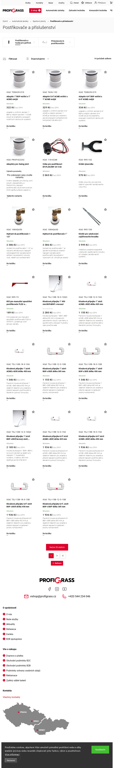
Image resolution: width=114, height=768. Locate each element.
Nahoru (58, 563)
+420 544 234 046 (79, 596)
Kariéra (9, 634)
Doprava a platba (14, 655)
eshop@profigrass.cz (43, 596)
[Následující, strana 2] (57, 555)
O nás (9, 614)
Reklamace (11, 675)
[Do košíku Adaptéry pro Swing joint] (14, 196)
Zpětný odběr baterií (16, 680)
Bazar (51, 3)
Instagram (57, 589)
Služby (27, 3)
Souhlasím (100, 749)
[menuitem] (36, 10)
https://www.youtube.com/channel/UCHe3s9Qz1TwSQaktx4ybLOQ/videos (64, 589)
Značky (61, 3)
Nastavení (11, 760)
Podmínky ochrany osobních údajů (23, 670)
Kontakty (39, 3)
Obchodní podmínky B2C (18, 660)
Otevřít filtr (10, 59)
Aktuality (10, 624)
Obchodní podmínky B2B (18, 665)
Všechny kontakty (11, 697)
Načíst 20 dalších (57, 547)
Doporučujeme (38, 59)
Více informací (12, 754)
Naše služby (12, 619)
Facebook (49, 589)
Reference (11, 629)
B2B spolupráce (14, 639)
